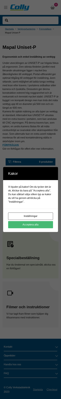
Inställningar (30, 216)
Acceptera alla (30, 224)
